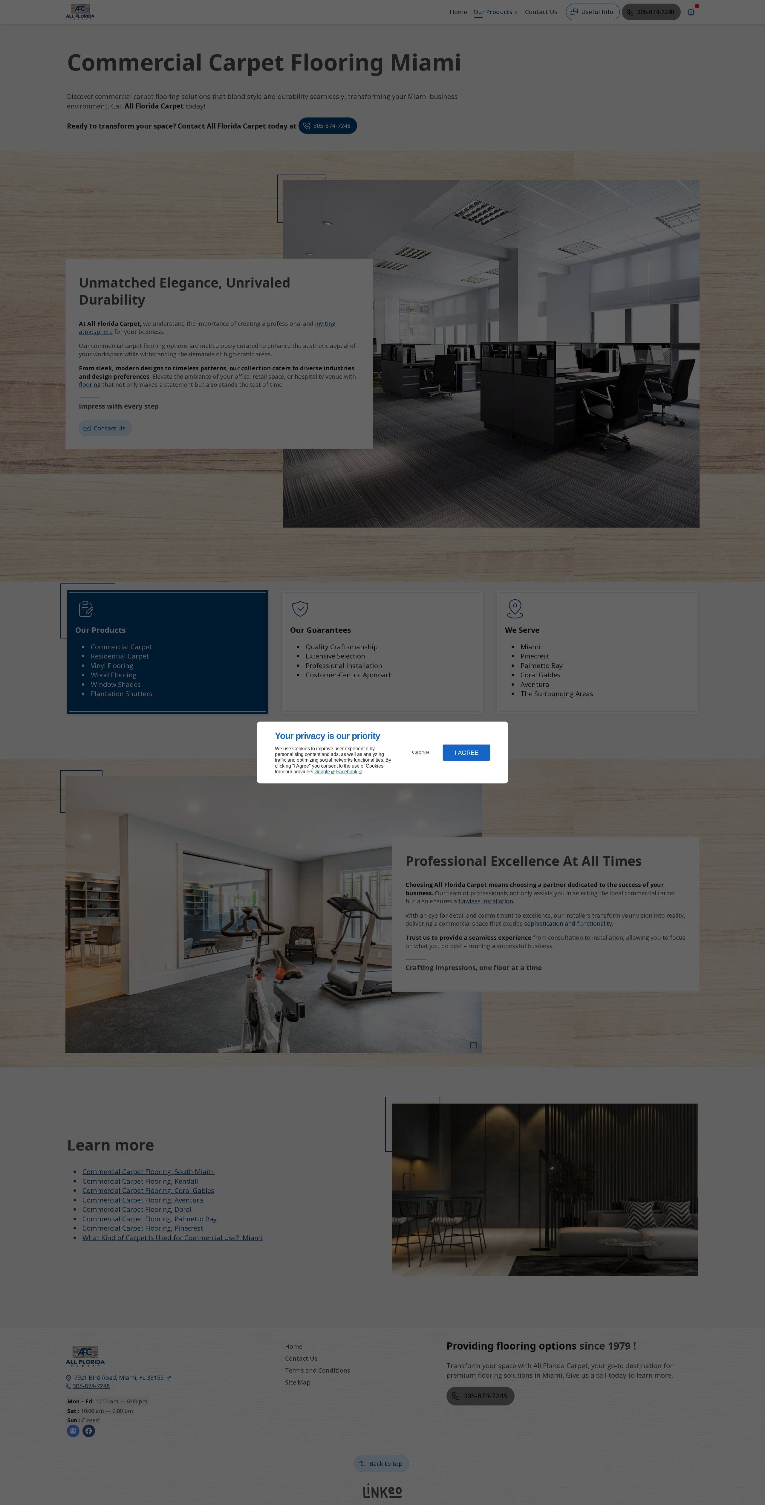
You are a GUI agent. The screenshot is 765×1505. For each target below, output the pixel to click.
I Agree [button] (466, 752)
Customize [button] (420, 752)
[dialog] (382, 752)
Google (322, 771)
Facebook (346, 771)
